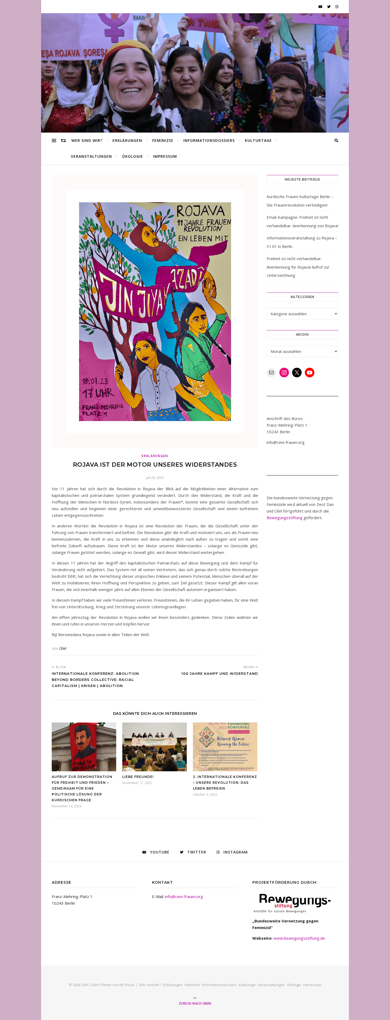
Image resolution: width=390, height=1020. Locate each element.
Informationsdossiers (209, 140)
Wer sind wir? (86, 140)
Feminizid (162, 140)
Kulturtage (258, 140)
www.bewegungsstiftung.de (299, 938)
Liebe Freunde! (138, 777)
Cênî (62, 648)
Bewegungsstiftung (284, 517)
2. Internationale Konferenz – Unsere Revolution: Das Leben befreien (225, 782)
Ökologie (132, 156)
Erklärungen (127, 140)
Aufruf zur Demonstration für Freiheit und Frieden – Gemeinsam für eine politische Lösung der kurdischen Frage (82, 788)
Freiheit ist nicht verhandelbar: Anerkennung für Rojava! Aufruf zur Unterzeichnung (298, 267)
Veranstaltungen (91, 156)
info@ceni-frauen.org (184, 896)
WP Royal (126, 984)
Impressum (165, 156)
